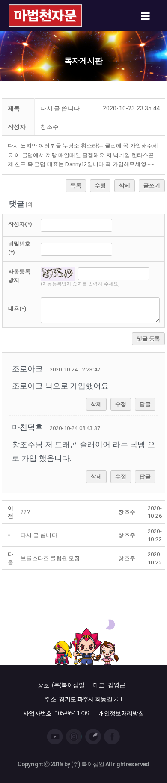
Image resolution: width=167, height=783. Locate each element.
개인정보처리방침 (121, 713)
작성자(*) (20, 224)
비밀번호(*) (19, 248)
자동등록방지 (19, 276)
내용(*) (17, 308)
